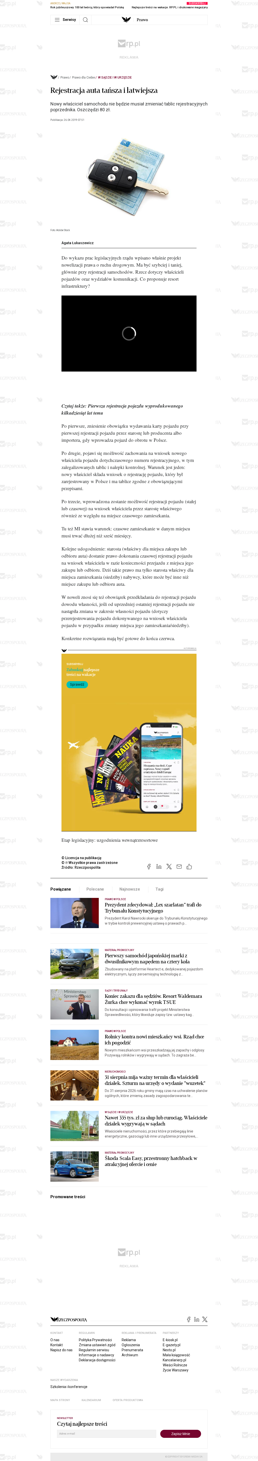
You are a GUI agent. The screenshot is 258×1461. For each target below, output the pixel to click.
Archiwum (130, 1355)
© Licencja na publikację (81, 858)
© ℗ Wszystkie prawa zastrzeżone (89, 863)
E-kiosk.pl (170, 1340)
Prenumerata (132, 1350)
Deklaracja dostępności (97, 1360)
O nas (54, 1340)
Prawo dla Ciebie (83, 77)
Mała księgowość (176, 1355)
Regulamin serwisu (94, 1350)
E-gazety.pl (171, 1345)
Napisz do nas (61, 1350)
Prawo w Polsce (115, 899)
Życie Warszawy (175, 1370)
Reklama (129, 1340)
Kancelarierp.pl (174, 1360)
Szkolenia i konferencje (68, 1387)
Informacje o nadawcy (96, 1355)
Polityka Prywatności (95, 1340)
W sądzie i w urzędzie (115, 77)
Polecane (95, 889)
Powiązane (60, 889)
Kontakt (56, 1345)
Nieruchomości (115, 1071)
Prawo (142, 19)
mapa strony (60, 1400)
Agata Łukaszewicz (77, 243)
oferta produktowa (128, 1400)
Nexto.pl (169, 1350)
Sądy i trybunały (116, 990)
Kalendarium (91, 1400)
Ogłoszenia (131, 1345)
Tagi (159, 889)
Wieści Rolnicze (175, 1365)
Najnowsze (129, 889)
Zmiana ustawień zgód (97, 1345)
